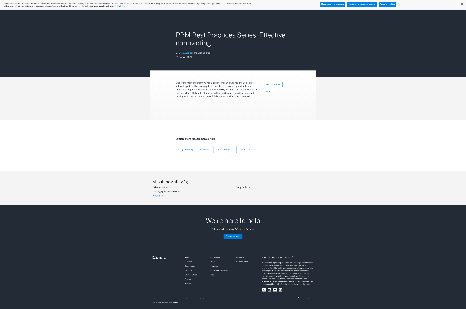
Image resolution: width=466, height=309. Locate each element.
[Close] (462, 4)
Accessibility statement (231, 298)
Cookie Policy (119, 6)
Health (213, 262)
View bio (156, 196)
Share (268, 91)
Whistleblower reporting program (200, 298)
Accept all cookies (387, 4)
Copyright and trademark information (162, 298)
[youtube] (275, 290)
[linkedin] (269, 290)
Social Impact (190, 266)
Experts (188, 279)
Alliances (188, 284)
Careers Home (242, 262)
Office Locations (191, 275)
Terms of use (176, 298)
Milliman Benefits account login (289, 298)
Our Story (188, 262)
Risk (212, 275)
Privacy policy (185, 298)
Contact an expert (233, 236)
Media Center (190, 270)
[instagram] (280, 290)
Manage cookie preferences (332, 4)
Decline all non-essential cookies (362, 4)
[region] (233, 4)
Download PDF (271, 84)
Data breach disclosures (217, 298)
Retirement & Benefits (219, 270)
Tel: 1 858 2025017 (171, 191)
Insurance (214, 266)
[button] (264, 290)
